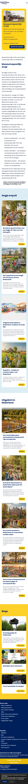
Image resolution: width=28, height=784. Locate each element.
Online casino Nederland (8, 716)
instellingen (21, 779)
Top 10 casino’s (5, 747)
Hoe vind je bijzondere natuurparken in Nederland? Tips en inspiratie (13, 437)
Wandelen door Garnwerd (12, 666)
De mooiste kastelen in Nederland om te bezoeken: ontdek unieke (13, 532)
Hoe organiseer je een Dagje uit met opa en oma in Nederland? (13, 277)
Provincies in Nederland (7, 737)
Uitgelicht (3, 733)
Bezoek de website (17, 47)
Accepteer (5, 781)
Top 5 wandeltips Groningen (13, 686)
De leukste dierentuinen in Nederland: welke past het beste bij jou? (12, 485)
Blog (2, 735)
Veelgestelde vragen (7, 720)
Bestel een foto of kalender (8, 745)
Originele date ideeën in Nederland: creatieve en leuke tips (14, 325)
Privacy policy (5, 718)
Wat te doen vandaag (7, 710)
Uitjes (2, 712)
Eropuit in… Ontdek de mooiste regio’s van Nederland (11, 372)
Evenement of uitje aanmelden (14, 761)
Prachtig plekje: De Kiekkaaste (10, 634)
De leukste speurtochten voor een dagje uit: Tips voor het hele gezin (14, 230)
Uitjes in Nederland (6, 705)
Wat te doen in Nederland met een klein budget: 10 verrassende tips (14, 581)
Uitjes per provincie (6, 707)
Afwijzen (12, 781)
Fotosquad (4, 743)
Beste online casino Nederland (9, 714)
